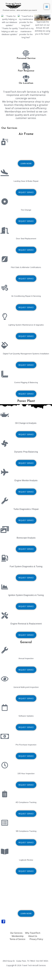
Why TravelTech (32, 933)
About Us (32, 936)
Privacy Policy (36, 939)
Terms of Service (17, 939)
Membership (17, 936)
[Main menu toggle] (46, 6)
